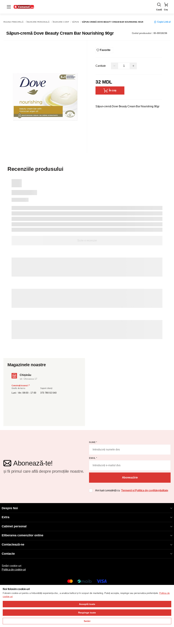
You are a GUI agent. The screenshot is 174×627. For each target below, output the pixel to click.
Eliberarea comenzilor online (22, 535)
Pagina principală (13, 22)
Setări (87, 621)
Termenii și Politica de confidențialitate (144, 490)
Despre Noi (10, 508)
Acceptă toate (87, 604)
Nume (93, 442)
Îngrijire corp (61, 22)
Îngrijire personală (38, 22)
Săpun (75, 22)
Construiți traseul (20, 385)
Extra (5, 517)
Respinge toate (87, 612)
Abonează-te (130, 477)
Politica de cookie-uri (14, 569)
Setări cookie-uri (11, 565)
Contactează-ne (13, 544)
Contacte (8, 553)
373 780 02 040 (48, 392)
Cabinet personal (14, 526)
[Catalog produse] (9, 7)
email (93, 458)
